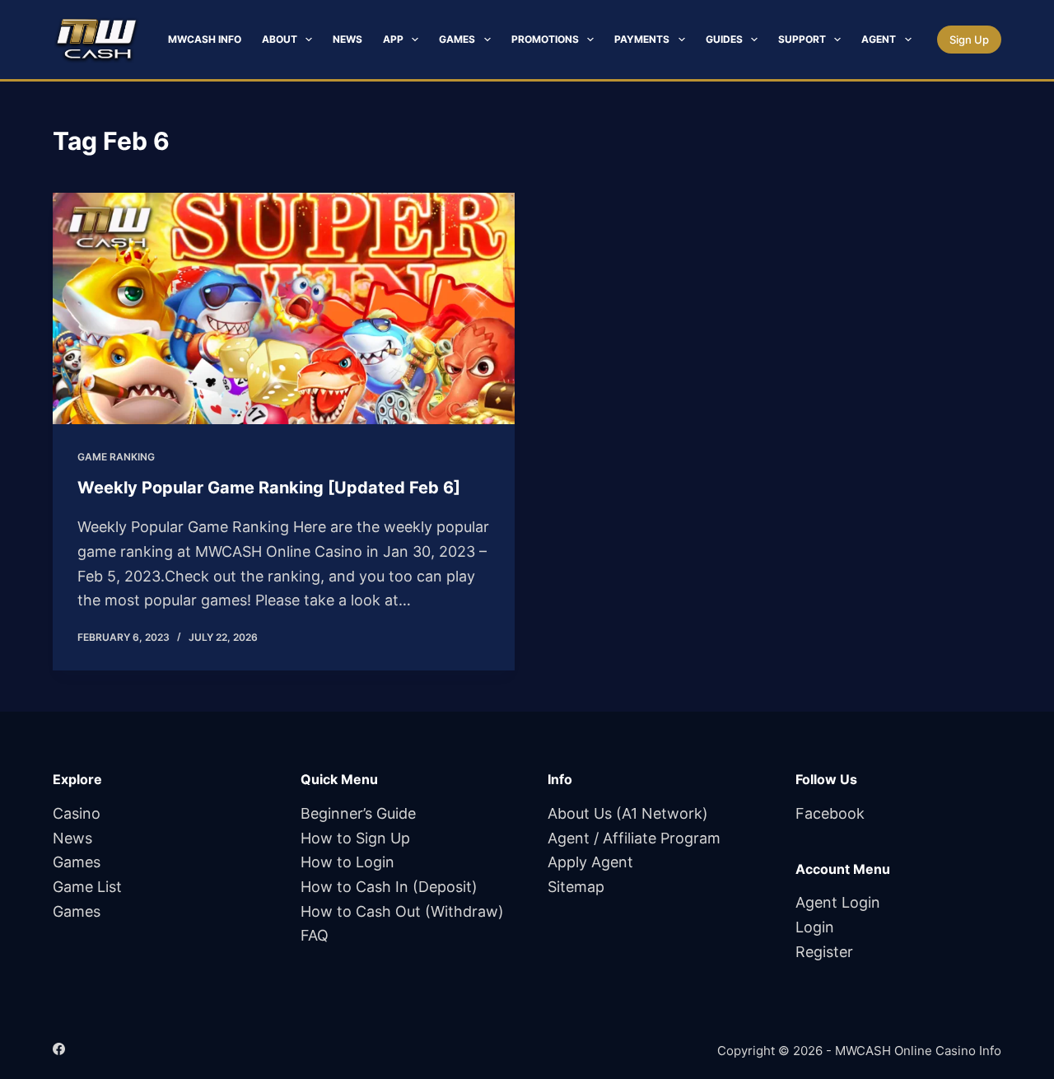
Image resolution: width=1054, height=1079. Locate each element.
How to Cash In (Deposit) (389, 886)
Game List (87, 886)
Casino (76, 813)
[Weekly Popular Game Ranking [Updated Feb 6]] (284, 308)
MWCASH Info (204, 39)
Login (814, 927)
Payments (641, 39)
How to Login (347, 862)
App (393, 39)
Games (457, 39)
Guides (724, 39)
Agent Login (837, 902)
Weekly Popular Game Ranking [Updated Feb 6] (268, 487)
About (279, 39)
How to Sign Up (355, 838)
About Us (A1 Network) (628, 813)
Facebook (830, 813)
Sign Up (969, 39)
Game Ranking (116, 457)
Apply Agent (590, 862)
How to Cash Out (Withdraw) (402, 911)
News (347, 39)
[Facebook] (59, 1049)
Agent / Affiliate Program (634, 838)
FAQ (315, 935)
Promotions (545, 39)
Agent (878, 39)
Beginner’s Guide (358, 813)
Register (824, 951)
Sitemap (576, 886)
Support (802, 39)
